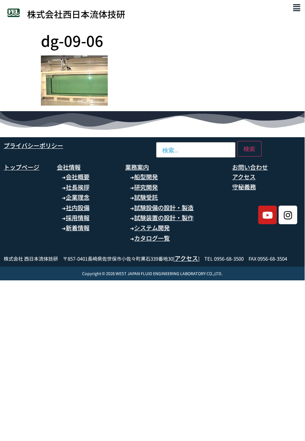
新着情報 (78, 227)
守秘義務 (244, 186)
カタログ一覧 (152, 238)
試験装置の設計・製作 (164, 217)
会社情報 (69, 166)
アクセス (244, 176)
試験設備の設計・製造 (164, 207)
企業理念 (78, 197)
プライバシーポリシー (33, 145)
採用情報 (78, 217)
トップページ (21, 166)
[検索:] (196, 150)
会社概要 (78, 176)
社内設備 (78, 207)
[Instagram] (288, 215)
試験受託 (146, 197)
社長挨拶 (78, 187)
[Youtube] (267, 215)
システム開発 (152, 227)
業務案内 (137, 166)
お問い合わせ (250, 166)
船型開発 (146, 176)
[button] (297, 7)
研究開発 (146, 187)
